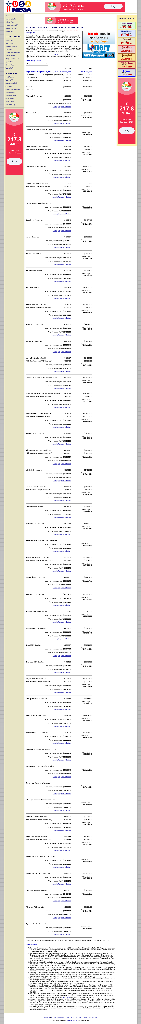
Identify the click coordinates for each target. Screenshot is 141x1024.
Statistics (9, 49)
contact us (66, 997)
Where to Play (10, 68)
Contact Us (9, 31)
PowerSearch (10, 56)
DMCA (85, 1017)
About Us (47, 1017)
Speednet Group (72, 1020)
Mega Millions (13, 37)
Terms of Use (93, 1017)
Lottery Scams (11, 28)
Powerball (11, 73)
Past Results (10, 40)
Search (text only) (12, 25)
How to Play (10, 65)
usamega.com (30, 33)
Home (8, 16)
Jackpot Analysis (11, 46)
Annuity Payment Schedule (62, 107)
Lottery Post (10, 22)
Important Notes (53, 55)
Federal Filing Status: (33, 61)
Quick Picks (10, 62)
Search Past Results (13, 52)
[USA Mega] (18, 6)
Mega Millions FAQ (12, 59)
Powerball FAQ (11, 95)
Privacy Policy (70, 1017)
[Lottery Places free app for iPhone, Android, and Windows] (98, 58)
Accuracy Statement (57, 1017)
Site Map (78, 1017)
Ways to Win (10, 43)
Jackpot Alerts (11, 19)
